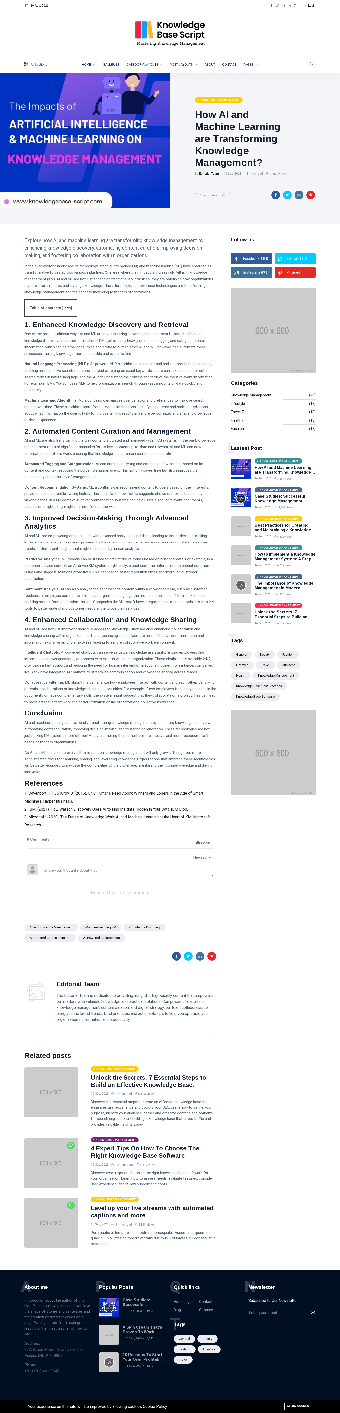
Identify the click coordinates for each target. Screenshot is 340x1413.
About (210, 64)
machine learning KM (100, 927)
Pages (248, 64)
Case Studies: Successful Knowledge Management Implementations (280, 501)
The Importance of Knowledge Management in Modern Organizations (284, 588)
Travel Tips (240, 412)
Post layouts (182, 64)
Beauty (265, 654)
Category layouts (143, 64)
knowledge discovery (144, 927)
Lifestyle (238, 403)
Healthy (237, 420)
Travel (265, 665)
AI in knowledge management (51, 927)
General (241, 654)
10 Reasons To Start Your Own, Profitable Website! (143, 1359)
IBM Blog (179, 809)
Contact (229, 64)
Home (87, 64)
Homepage (183, 1301)
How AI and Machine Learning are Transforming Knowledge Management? (238, 138)
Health (240, 675)
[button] (310, 5)
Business (288, 665)
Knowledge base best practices (259, 686)
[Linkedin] (289, 5)
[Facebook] (271, 5)
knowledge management (276, 675)
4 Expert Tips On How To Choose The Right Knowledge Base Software (145, 1152)
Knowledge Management (251, 395)
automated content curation (50, 938)
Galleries (111, 64)
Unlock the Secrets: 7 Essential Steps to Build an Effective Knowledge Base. (148, 1081)
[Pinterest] (295, 5)
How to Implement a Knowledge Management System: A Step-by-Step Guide (285, 559)
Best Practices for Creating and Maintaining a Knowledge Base (283, 530)
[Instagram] (283, 5)
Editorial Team (209, 173)
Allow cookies (298, 1406)
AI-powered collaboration (101, 938)
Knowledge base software (255, 696)
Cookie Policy (155, 1406)
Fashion (237, 428)
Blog (177, 1310)
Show (67, 308)
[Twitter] (277, 5)
